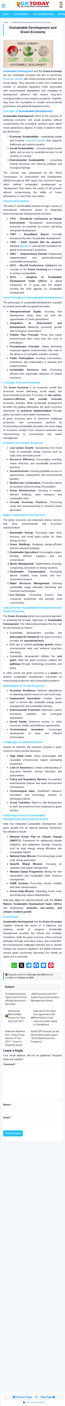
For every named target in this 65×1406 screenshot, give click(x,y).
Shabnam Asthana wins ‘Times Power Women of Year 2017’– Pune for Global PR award (15, 1038)
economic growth (13, 78)
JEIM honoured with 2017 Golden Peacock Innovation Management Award (45, 997)
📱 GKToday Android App (34, 1402)
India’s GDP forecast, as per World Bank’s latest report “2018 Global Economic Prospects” (45, 1036)
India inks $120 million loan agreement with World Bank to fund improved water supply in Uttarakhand (45, 1018)
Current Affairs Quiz (43, 14)
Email (7, 1117)
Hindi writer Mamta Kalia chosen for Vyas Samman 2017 (16, 1016)
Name (7, 1104)
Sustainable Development (18, 71)
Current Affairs (21, 14)
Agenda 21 (26, 246)
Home (6, 14)
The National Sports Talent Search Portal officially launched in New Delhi (15, 999)
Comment (9, 1064)
